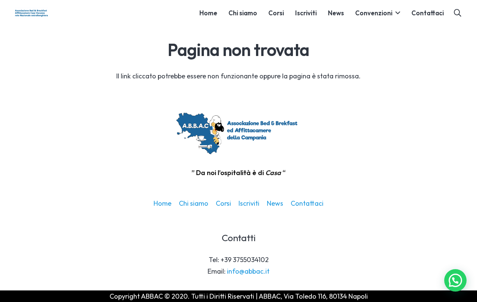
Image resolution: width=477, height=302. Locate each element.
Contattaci (307, 203)
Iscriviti (248, 203)
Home (162, 203)
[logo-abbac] (31, 13)
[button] (396, 13)
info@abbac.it (248, 271)
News (275, 203)
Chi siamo (193, 203)
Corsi (223, 203)
